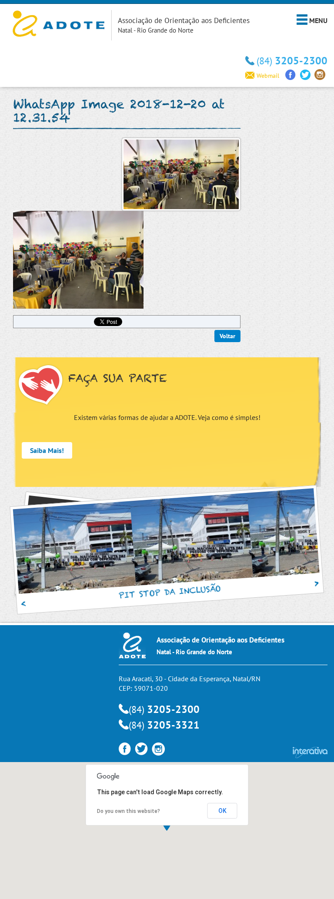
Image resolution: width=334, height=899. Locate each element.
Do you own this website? (128, 811)
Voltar (227, 336)
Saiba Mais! (47, 450)
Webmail (268, 76)
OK (222, 810)
